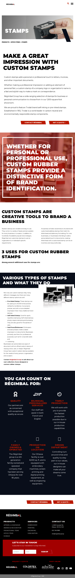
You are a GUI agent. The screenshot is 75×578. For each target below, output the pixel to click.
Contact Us (58, 522)
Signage (7, 536)
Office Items (15, 42)
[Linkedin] (66, 568)
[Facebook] (58, 568)
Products (5, 42)
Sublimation (32, 533)
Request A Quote (20, 561)
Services (32, 522)
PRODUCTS (9, 522)
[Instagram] (62, 568)
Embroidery (32, 525)
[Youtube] (71, 568)
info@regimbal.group (58, 533)
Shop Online (54, 561)
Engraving (32, 530)
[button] (68, 3)
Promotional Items (11, 530)
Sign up (44, 552)
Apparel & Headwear (12, 525)
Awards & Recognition (12, 528)
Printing (31, 528)
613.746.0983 (56, 530)
